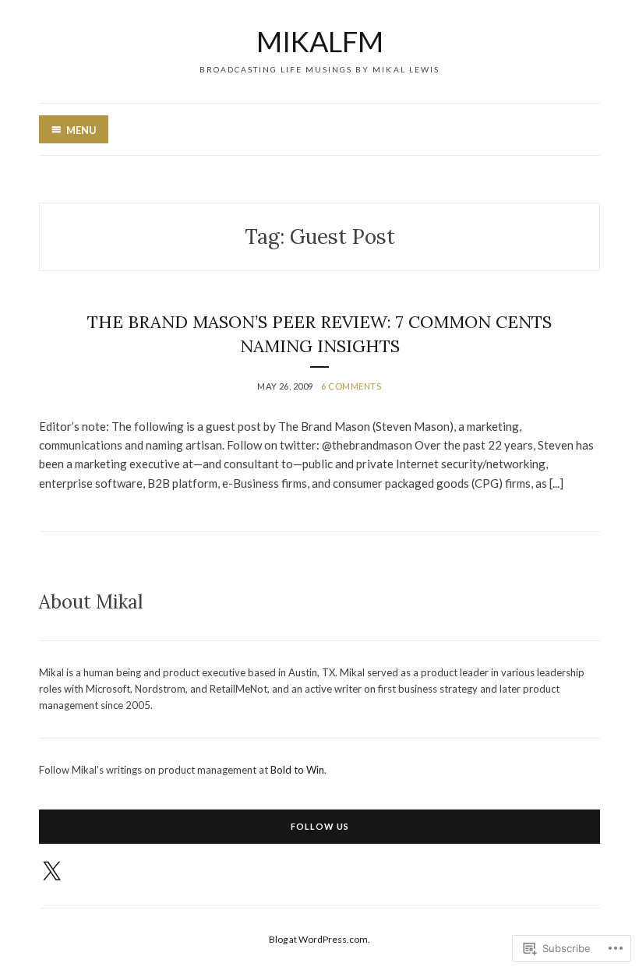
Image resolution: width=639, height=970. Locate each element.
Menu (81, 130)
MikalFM (319, 41)
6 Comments (351, 386)
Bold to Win (297, 770)
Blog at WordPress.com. (319, 939)
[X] (51, 871)
